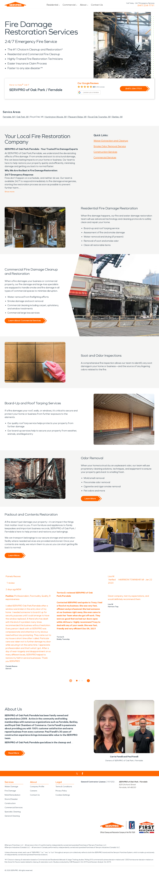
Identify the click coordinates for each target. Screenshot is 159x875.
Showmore (9, 191)
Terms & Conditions (64, 786)
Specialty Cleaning (13, 812)
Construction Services (105, 151)
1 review (11, 583)
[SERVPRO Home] (15, 4)
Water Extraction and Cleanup (111, 140)
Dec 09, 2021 (89, 628)
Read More (13, 753)
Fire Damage (10, 791)
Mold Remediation (12, 795)
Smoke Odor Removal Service (110, 146)
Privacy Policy (61, 791)
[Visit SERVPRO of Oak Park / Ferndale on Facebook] (82, 773)
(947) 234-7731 (145, 5)
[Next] (88, 681)
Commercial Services (105, 157)
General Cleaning (12, 816)
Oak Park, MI (22, 117)
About (83, 5)
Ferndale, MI (9, 117)
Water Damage (11, 786)
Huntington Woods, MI (55, 117)
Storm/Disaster (11, 799)
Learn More (90, 498)
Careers (33, 791)
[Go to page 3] (82, 680)
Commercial (69, 5)
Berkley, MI (117, 117)
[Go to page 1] (77, 680)
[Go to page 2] (79, 680)
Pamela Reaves (13, 576)
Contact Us (97, 4)
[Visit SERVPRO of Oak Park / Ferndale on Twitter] (77, 774)
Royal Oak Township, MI (99, 117)
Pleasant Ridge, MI (77, 117)
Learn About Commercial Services (24, 320)
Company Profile (37, 786)
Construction (10, 803)
